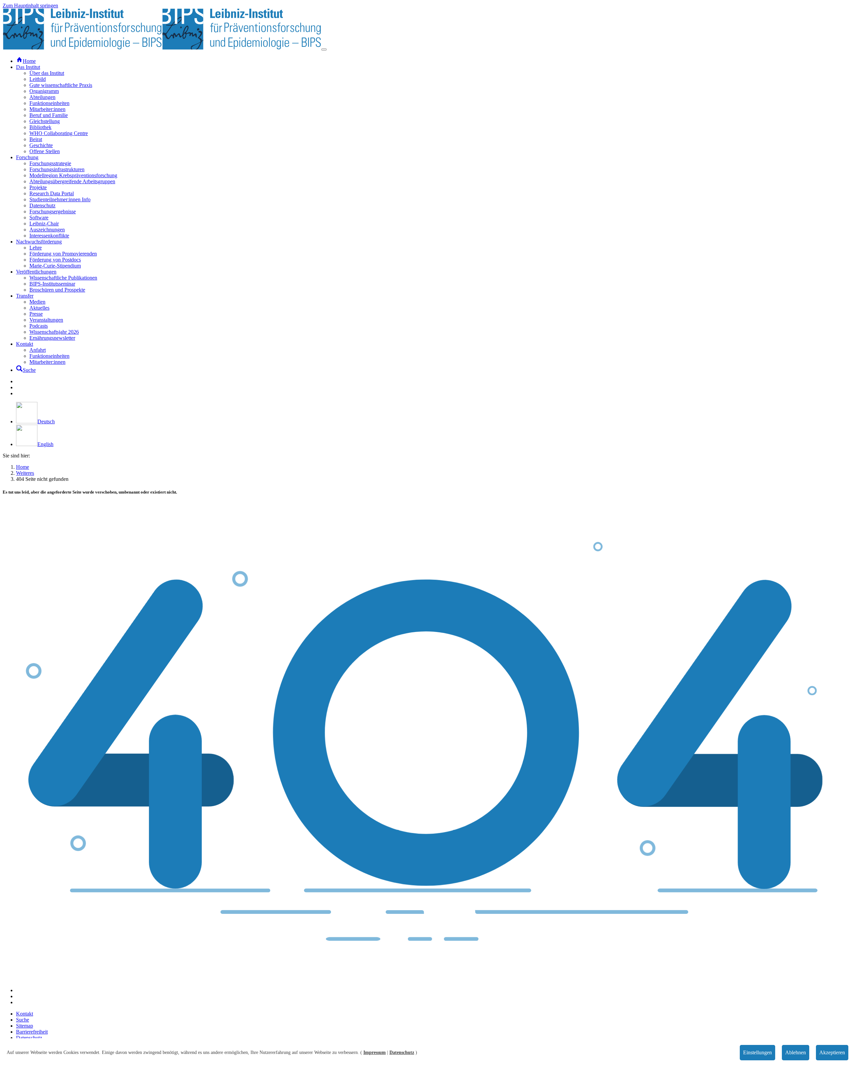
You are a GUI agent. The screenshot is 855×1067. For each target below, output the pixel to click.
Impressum (374, 1052)
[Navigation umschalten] (324, 49)
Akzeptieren (832, 1052)
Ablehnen (795, 1052)
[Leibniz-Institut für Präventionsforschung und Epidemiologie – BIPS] (162, 47)
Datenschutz (401, 1052)
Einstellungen (757, 1052)
